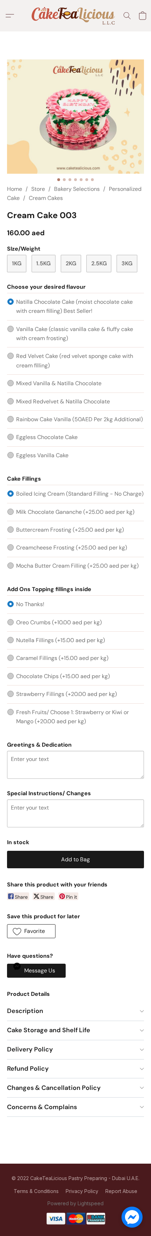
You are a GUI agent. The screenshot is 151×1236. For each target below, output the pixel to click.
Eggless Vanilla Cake (42, 455)
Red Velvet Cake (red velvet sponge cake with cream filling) (74, 360)
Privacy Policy (82, 1191)
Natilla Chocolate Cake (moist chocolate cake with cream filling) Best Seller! (74, 306)
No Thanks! (30, 604)
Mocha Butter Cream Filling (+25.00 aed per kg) (77, 565)
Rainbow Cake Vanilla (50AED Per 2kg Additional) (79, 419)
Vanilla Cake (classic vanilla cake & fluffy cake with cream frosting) (74, 333)
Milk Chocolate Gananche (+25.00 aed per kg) (75, 512)
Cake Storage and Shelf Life (48, 1030)
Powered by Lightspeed (75, 1203)
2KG (71, 263)
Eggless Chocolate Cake (47, 437)
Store (38, 189)
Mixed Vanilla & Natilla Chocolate (58, 383)
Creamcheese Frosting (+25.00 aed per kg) (71, 547)
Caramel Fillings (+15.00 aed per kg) (62, 658)
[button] (75, 15)
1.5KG (43, 263)
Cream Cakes (46, 198)
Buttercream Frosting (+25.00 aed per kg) (70, 529)
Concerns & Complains (42, 1107)
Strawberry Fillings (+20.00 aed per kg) (66, 694)
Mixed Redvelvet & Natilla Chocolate (63, 401)
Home (14, 189)
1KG (16, 263)
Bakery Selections (77, 189)
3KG (127, 263)
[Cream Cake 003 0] (75, 116)
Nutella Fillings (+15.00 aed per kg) (60, 640)
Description (25, 1011)
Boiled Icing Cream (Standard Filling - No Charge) (80, 493)
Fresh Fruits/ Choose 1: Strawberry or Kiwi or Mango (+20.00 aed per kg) (72, 717)
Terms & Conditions (36, 1191)
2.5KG (99, 263)
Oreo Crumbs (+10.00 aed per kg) (59, 622)
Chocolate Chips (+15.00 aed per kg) (63, 676)
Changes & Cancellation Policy (54, 1088)
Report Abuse (121, 1191)
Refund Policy (28, 1068)
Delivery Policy (30, 1049)
